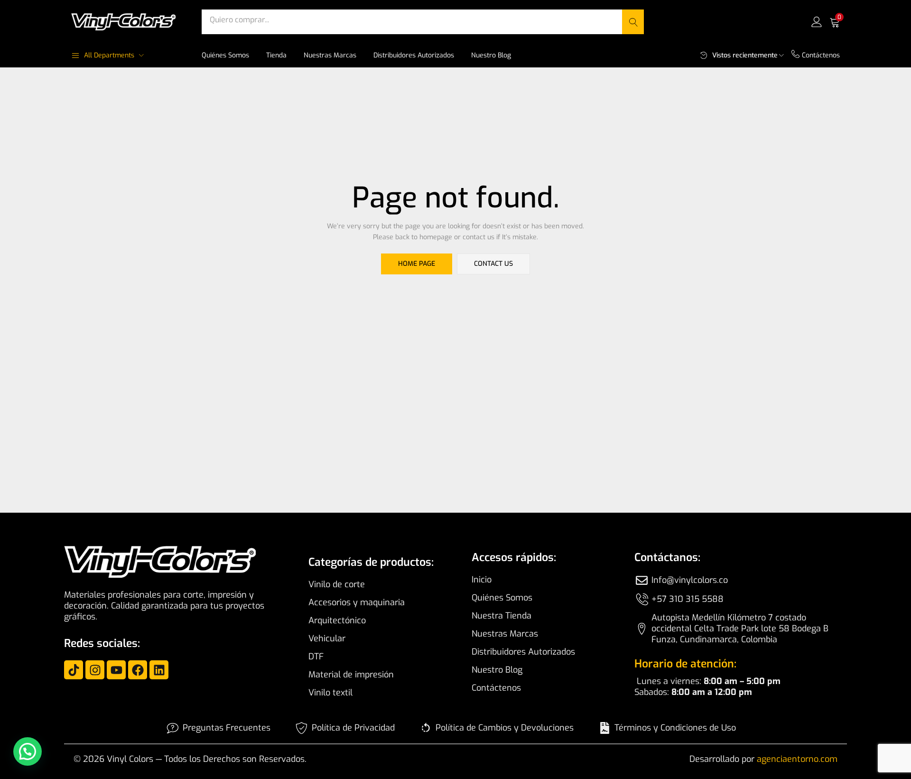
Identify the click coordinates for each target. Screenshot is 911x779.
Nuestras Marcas (330, 55)
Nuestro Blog (491, 55)
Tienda (276, 55)
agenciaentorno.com (797, 759)
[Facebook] (137, 669)
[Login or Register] (816, 21)
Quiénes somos (225, 55)
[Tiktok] (73, 669)
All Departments (109, 55)
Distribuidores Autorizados (413, 55)
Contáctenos (821, 55)
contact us (493, 263)
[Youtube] (116, 669)
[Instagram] (94, 669)
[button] (834, 21)
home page (416, 263)
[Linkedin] (158, 669)
